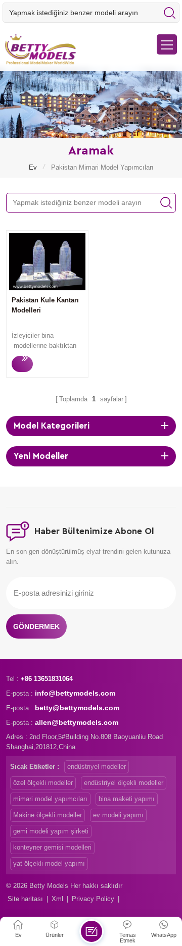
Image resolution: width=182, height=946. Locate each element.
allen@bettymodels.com (76, 722)
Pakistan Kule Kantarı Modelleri (45, 305)
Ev (33, 167)
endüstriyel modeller (96, 766)
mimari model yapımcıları (50, 799)
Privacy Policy (93, 899)
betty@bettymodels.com (77, 708)
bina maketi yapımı (127, 799)
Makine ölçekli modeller (47, 815)
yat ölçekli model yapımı (49, 863)
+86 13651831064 (47, 678)
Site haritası (25, 899)
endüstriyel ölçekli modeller (123, 782)
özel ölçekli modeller (43, 782)
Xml (57, 899)
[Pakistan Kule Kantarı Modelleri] (47, 288)
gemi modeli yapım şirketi (50, 831)
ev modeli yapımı (118, 815)
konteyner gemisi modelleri (52, 847)
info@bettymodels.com (75, 693)
